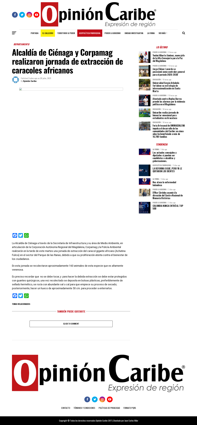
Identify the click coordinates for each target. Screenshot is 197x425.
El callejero (47, 33)
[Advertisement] (162, 236)
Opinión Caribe (29, 80)
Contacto (65, 407)
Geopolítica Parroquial (90, 33)
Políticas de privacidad (109, 407)
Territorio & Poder (66, 33)
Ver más (162, 33)
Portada (34, 33)
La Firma (151, 33)
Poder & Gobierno (113, 33)
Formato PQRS (129, 407)
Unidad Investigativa (134, 33)
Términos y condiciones (84, 407)
